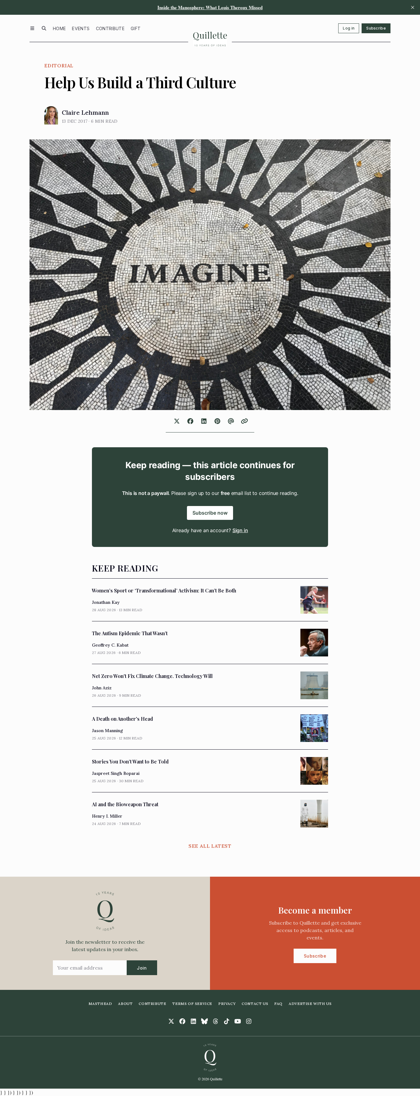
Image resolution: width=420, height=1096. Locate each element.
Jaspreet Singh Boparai (116, 773)
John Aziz (102, 688)
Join (142, 967)
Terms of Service (192, 1003)
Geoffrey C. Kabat (110, 645)
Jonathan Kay (106, 602)
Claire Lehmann (85, 112)
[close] (413, 7)
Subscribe (376, 28)
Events (80, 28)
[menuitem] (59, 28)
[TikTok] (226, 1021)
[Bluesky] (204, 1021)
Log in (349, 28)
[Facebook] (182, 1021)
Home (59, 28)
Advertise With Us (310, 1003)
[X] (171, 1021)
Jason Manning (107, 730)
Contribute (110, 28)
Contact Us (255, 1003)
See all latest (210, 846)
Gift (136, 28)
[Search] (44, 28)
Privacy (227, 1003)
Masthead (100, 1003)
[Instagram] (248, 1021)
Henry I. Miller (107, 816)
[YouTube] (237, 1021)
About (125, 1003)
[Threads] (215, 1021)
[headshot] (51, 115)
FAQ (278, 1003)
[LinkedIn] (193, 1021)
